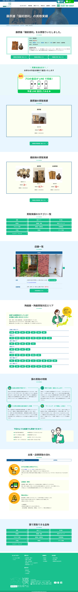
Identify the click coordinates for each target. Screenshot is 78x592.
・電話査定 (26, 570)
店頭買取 (55, 460)
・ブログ (14, 559)
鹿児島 (44, 366)
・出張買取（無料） (28, 558)
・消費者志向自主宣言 (56, 561)
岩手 (28, 332)
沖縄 (49, 366)
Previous (14, 268)
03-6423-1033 (47, 584)
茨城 (33, 338)
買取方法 (26, 555)
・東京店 (44, 558)
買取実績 (30, 5)
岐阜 (23, 349)
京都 (17, 355)
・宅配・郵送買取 (28, 561)
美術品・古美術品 (39, 226)
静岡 (17, 349)
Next (64, 268)
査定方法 (26, 567)
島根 (28, 360)
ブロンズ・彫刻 (17, 226)
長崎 (23, 366)
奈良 (28, 355)
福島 (44, 332)
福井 (12, 343)
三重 (28, 349)
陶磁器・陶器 (39, 223)
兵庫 (23, 355)
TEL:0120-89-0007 (32, 282)
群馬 (44, 338)
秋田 (23, 332)
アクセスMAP (58, 280)
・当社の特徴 (55, 558)
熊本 (28, 366)
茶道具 (17, 223)
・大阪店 (44, 559)
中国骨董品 (61, 226)
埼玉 (28, 338)
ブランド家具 (61, 230)
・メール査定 (27, 571)
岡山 (12, 360)
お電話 (25, 469)
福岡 (12, 366)
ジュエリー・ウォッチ (17, 233)
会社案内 (54, 555)
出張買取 (23, 460)
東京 (12, 338)
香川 (39, 360)
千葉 (23, 338)
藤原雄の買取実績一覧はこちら (20, 57)
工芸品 (17, 230)
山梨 (49, 338)
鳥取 (23, 360)
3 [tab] (40, 294)
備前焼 (42, 42)
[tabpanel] (39, 121)
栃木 (39, 338)
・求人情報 (54, 559)
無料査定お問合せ (61, 1)
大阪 (51, 42)
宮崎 (39, 366)
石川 (33, 343)
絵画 (17, 220)
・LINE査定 (26, 573)
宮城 (39, 332)
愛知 (12, 349)
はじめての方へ (15, 555)
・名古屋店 (44, 561)
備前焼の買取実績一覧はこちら (39, 200)
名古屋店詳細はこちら (39, 290)
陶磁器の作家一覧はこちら (58, 57)
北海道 (11, 332)
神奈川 (17, 338)
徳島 (44, 360)
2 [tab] (39, 294)
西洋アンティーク (61, 223)
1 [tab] (39, 135)
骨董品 (39, 230)
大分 (33, 366)
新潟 (17, 343)
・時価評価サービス (28, 564)
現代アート (39, 220)
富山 (28, 343)
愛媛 (55, 360)
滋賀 (39, 355)
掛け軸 (60, 220)
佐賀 (17, 366)
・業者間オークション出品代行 (31, 563)
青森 (17, 332)
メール (29, 469)
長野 (23, 343)
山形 (33, 332)
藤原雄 (34, 42)
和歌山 (33, 355)
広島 (17, 360)
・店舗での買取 (27, 559)
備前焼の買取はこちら (39, 57)
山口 (33, 360)
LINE (33, 469)
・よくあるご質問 (16, 558)
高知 (49, 360)
